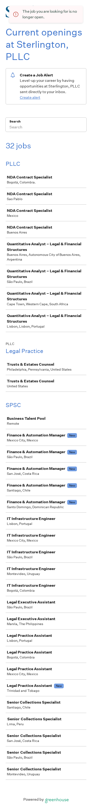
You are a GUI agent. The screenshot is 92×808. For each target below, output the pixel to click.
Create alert (30, 97)
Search (15, 121)
